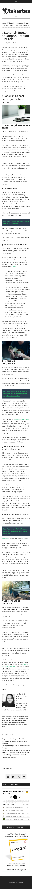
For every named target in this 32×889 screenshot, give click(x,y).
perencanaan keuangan (14, 724)
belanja (11, 718)
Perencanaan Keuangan (21, 716)
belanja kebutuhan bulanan (22, 419)
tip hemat (24, 724)
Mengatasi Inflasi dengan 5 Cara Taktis (14, 739)
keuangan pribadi (15, 720)
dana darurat (21, 718)
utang (14, 267)
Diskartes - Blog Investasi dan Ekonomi (16, 11)
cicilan (15, 718)
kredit (12, 722)
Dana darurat (5, 538)
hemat (8, 720)
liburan (16, 722)
